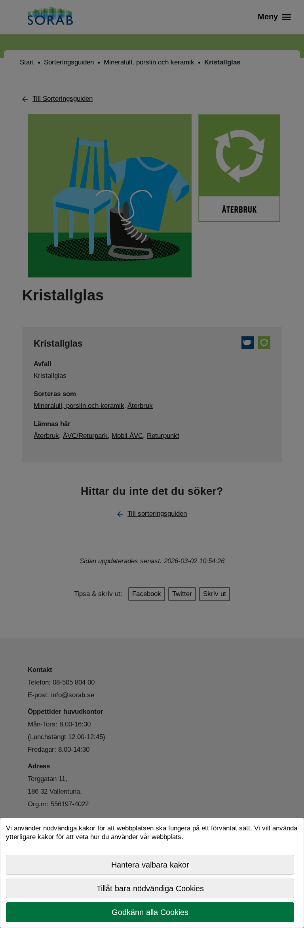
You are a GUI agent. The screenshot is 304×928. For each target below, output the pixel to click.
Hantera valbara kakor (150, 864)
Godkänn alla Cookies (150, 912)
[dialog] (152, 873)
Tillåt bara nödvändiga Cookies (150, 888)
